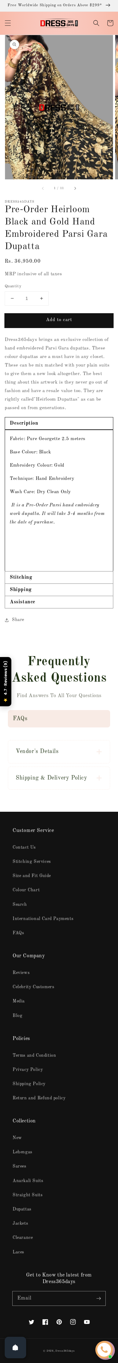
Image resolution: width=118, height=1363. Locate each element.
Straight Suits (27, 1195)
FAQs (18, 933)
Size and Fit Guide (32, 876)
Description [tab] (24, 423)
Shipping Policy (29, 1084)
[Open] (15, 1347)
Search (20, 904)
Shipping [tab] (21, 589)
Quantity (13, 286)
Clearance (23, 1237)
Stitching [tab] (21, 577)
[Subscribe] (98, 1298)
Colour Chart (26, 890)
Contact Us (24, 847)
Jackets (20, 1223)
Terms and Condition (34, 1055)
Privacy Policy (28, 1069)
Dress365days (65, 1351)
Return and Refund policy (39, 1098)
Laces (18, 1252)
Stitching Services (32, 861)
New (17, 1138)
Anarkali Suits (28, 1181)
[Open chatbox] (104, 1350)
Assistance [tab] (23, 602)
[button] (8, 23)
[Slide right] (75, 188)
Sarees (19, 1166)
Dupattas (22, 1209)
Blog (17, 1015)
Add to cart (59, 320)
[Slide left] (43, 188)
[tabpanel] (59, 500)
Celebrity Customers (33, 987)
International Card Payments (43, 919)
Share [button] (18, 620)
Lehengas (22, 1152)
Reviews (21, 973)
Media (19, 1001)
